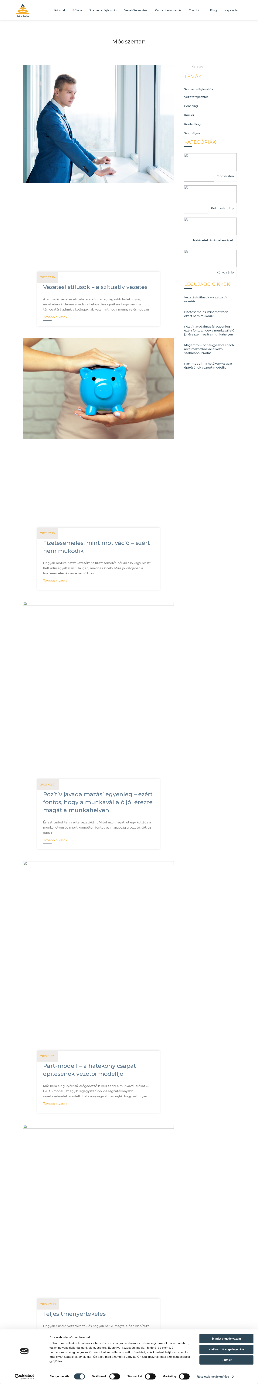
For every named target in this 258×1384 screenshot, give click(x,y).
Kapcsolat (231, 10)
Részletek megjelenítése (213, 1376)
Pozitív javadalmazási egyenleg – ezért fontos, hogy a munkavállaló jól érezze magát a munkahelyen (98, 802)
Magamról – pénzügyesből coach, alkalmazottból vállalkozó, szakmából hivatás (209, 349)
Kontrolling (192, 124)
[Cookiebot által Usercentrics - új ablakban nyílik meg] (24, 1376)
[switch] (114, 1376)
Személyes (192, 133)
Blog (213, 10)
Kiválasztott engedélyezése (226, 1349)
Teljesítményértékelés (74, 1313)
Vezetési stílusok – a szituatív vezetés (95, 286)
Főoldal (59, 10)
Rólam (77, 10)
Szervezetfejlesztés (103, 10)
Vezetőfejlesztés (135, 10)
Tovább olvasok (55, 317)
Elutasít (227, 1360)
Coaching (195, 10)
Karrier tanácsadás (168, 10)
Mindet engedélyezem (226, 1338)
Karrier (189, 115)
